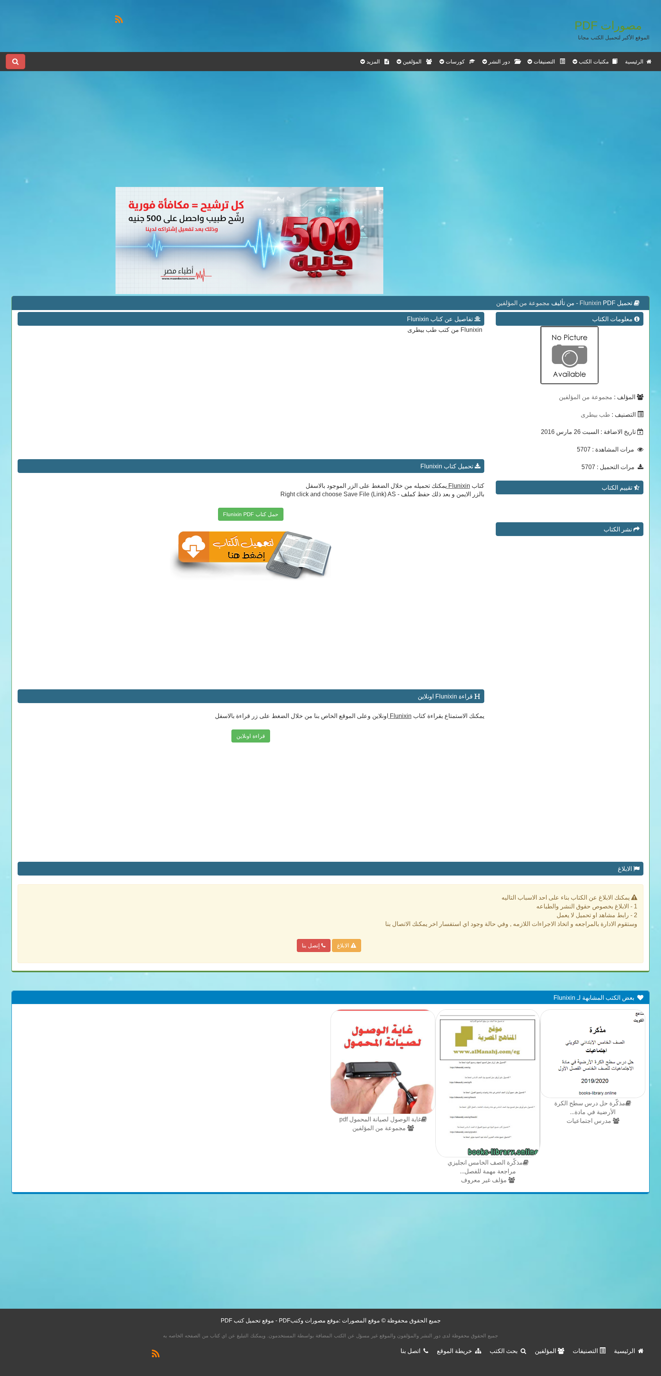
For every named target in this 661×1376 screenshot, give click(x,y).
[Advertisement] (249, 133)
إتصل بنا (311, 945)
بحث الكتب (505, 1351)
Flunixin (591, 303)
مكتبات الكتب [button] (594, 61)
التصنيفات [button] (546, 61)
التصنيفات (586, 1351)
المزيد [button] (374, 61)
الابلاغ (344, 945)
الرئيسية (635, 61)
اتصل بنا (412, 1351)
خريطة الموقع (456, 1351)
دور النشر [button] (500, 61)
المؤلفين (546, 1351)
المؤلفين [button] (413, 61)
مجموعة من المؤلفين (523, 303)
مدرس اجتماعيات (590, 1121)
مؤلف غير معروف (484, 1180)
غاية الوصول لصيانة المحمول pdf (380, 1119)
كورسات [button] (456, 61)
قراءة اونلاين (250, 736)
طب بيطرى (595, 414)
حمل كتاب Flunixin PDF (250, 514)
